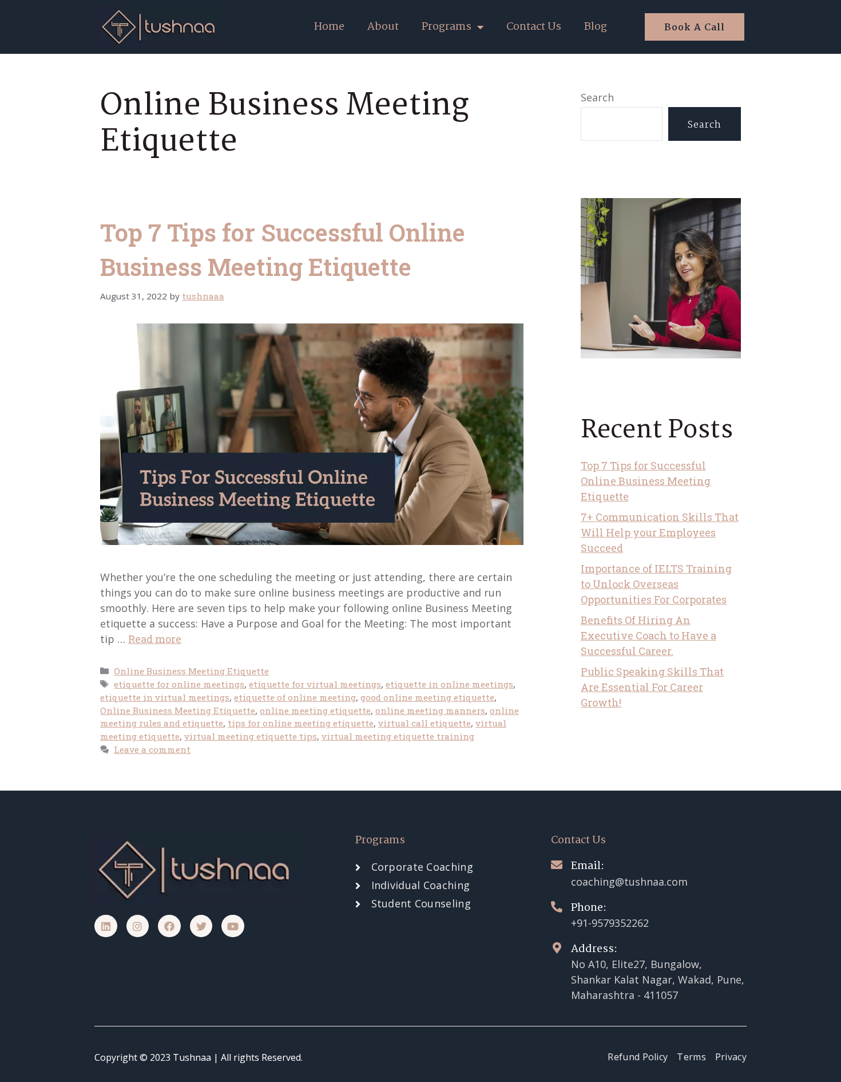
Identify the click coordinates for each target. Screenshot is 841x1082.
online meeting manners (430, 710)
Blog (595, 26)
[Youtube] (232, 926)
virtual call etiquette (424, 723)
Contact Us (533, 26)
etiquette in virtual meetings (164, 697)
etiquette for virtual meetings (315, 684)
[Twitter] (201, 926)
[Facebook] (169, 926)
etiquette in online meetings (449, 684)
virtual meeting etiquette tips (250, 736)
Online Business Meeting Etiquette (191, 671)
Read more (154, 639)
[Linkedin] (105, 926)
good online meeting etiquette (427, 697)
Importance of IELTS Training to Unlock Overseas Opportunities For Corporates (656, 584)
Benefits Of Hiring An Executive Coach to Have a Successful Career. (648, 635)
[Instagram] (137, 926)
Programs (446, 26)
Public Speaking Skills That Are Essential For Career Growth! (652, 687)
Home (329, 26)
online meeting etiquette (315, 710)
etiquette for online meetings (179, 684)
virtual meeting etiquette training (398, 736)
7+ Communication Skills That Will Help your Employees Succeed (660, 532)
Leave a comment (152, 749)
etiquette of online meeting (295, 697)
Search (597, 97)
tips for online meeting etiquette (301, 723)
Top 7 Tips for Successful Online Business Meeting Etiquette (646, 481)
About (383, 26)
